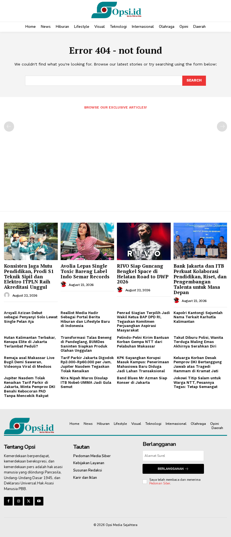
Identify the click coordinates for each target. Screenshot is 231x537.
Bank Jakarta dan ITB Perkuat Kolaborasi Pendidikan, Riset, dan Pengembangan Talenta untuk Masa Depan (200, 279)
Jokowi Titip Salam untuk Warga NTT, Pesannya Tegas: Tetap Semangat (197, 382)
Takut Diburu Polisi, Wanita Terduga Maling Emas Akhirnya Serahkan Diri (198, 341)
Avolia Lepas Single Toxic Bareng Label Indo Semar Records (85, 271)
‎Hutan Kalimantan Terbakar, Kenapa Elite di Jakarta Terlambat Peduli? (29, 341)
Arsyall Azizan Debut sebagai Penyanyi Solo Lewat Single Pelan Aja (30, 317)
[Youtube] (39, 501)
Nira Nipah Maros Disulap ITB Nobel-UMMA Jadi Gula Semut (86, 382)
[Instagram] (18, 501)
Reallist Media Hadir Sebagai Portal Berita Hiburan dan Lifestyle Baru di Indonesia (85, 319)
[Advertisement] (115, 158)
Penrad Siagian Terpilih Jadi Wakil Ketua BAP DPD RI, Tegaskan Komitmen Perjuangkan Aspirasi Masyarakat (143, 321)
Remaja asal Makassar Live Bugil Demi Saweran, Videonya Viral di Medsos (29, 362)
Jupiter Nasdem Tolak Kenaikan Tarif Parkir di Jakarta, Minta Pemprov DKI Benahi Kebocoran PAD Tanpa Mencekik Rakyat (29, 387)
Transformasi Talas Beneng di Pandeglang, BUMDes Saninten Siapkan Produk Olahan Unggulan (86, 344)
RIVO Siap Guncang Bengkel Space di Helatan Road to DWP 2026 (142, 274)
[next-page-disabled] (222, 126)
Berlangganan (171, 469)
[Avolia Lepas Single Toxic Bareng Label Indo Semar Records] (87, 241)
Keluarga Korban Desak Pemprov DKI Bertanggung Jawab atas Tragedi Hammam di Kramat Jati (198, 364)
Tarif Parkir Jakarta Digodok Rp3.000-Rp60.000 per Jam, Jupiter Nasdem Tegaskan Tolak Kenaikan (87, 364)
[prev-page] (9, 126)
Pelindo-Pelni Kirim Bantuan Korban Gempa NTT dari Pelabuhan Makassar (143, 341)
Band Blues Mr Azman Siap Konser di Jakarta (142, 380)
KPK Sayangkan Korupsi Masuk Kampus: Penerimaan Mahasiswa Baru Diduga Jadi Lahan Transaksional (143, 364)
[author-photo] (7, 295)
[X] (28, 501)
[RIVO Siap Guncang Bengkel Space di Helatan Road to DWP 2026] (144, 241)
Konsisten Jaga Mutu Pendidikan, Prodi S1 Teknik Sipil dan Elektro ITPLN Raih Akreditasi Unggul (29, 276)
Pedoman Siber (159, 483)
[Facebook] (8, 501)
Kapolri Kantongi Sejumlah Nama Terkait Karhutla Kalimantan (198, 317)
